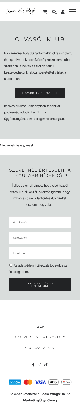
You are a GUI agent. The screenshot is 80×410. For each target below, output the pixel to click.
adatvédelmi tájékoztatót (36, 265)
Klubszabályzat (40, 347)
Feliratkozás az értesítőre (40, 284)
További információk (40, 92)
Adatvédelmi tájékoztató (40, 337)
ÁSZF (40, 326)
